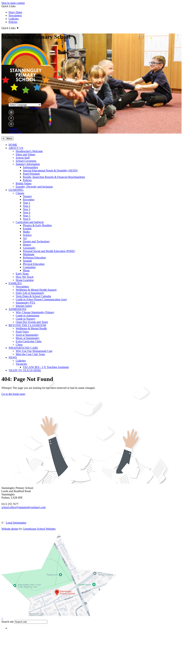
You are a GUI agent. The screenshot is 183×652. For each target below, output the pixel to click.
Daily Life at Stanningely (30, 292)
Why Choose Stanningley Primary (35, 312)
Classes (20, 193)
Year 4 (26, 212)
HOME (13, 144)
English (27, 228)
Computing (29, 267)
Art (25, 238)
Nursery (27, 196)
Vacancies (21, 363)
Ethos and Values (25, 154)
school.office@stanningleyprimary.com (23, 507)
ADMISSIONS (17, 309)
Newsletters (15, 15)
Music (26, 270)
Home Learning (25, 280)
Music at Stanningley (27, 338)
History (27, 244)
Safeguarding (30, 167)
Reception (28, 199)
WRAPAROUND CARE (23, 347)
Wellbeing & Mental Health (31, 328)
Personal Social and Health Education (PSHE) (49, 251)
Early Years (22, 273)
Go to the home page (13, 393)
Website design (9, 528)
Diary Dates (15, 12)
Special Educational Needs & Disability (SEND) (50, 170)
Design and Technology (36, 241)
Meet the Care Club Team (30, 354)
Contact (13, 128)
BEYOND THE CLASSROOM (27, 325)
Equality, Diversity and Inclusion (34, 186)
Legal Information (16, 522)
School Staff (23, 157)
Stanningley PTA (25, 302)
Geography (29, 247)
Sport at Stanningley (27, 334)
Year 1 (26, 202)
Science (27, 234)
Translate (35, 108)
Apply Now (15, 132)
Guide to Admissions (27, 315)
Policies (13, 21)
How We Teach (24, 276)
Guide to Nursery (25, 318)
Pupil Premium (31, 173)
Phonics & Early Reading (37, 225)
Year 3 (26, 209)
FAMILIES (15, 283)
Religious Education (34, 257)
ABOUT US (16, 147)
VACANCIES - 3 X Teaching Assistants (46, 367)
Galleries (14, 18)
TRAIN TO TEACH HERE (25, 370)
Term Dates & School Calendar (33, 296)
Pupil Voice (22, 331)
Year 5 (26, 215)
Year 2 (26, 205)
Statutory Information (28, 164)
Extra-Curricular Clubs (28, 341)
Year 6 (26, 218)
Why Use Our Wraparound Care (34, 350)
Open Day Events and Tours (32, 321)
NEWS (13, 357)
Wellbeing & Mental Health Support (36, 289)
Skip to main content (13, 2)
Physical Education (33, 263)
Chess (19, 344)
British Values (23, 183)
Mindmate (28, 254)
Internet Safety (24, 305)
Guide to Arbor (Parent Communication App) (41, 299)
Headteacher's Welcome (29, 151)
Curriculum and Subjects (30, 222)
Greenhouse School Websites (39, 528)
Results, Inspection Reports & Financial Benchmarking (54, 176)
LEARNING (16, 189)
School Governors (26, 160)
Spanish (27, 260)
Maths (26, 231)
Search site (7, 621)
